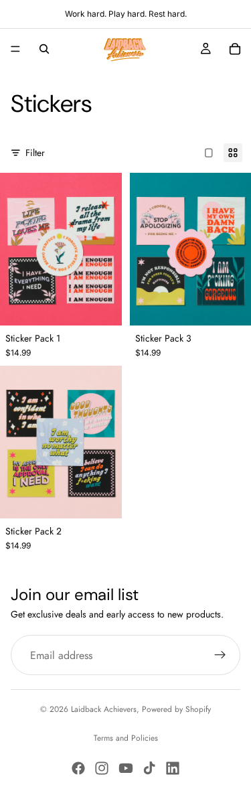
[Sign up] (220, 655)
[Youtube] (126, 768)
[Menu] (15, 48)
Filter (35, 152)
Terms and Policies (126, 738)
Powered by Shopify (176, 709)
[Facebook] (78, 768)
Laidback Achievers (104, 709)
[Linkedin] (173, 768)
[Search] (44, 49)
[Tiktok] (149, 768)
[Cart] (235, 49)
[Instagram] (102, 768)
